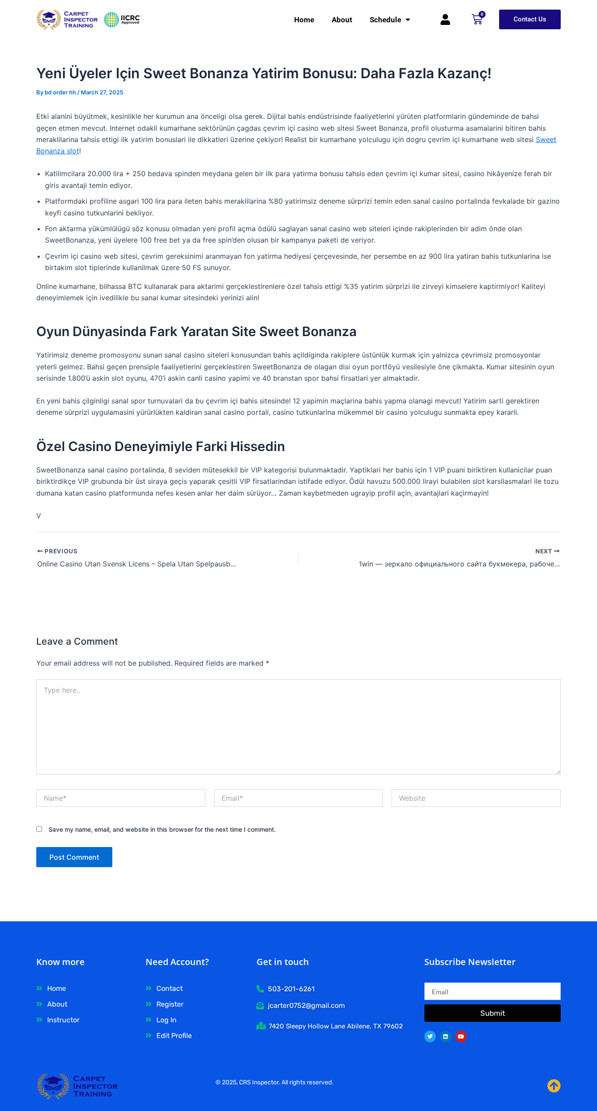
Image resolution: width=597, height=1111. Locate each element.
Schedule (385, 19)
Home (304, 19)
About (342, 19)
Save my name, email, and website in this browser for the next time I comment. (162, 829)
